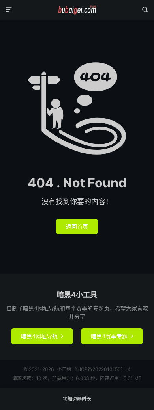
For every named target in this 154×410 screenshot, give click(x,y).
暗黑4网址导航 (42, 336)
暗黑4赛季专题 (112, 336)
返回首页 (77, 226)
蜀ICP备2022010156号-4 (103, 369)
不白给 (77, 10)
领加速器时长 (77, 399)
